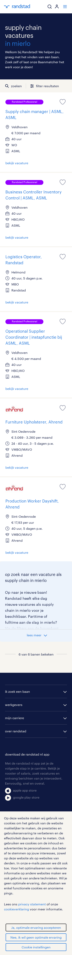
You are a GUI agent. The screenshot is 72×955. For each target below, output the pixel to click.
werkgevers (13, 705)
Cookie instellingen (36, 947)
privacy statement (32, 904)
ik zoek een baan (17, 691)
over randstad (15, 731)
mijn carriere (14, 718)
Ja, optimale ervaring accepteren (36, 927)
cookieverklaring (16, 909)
